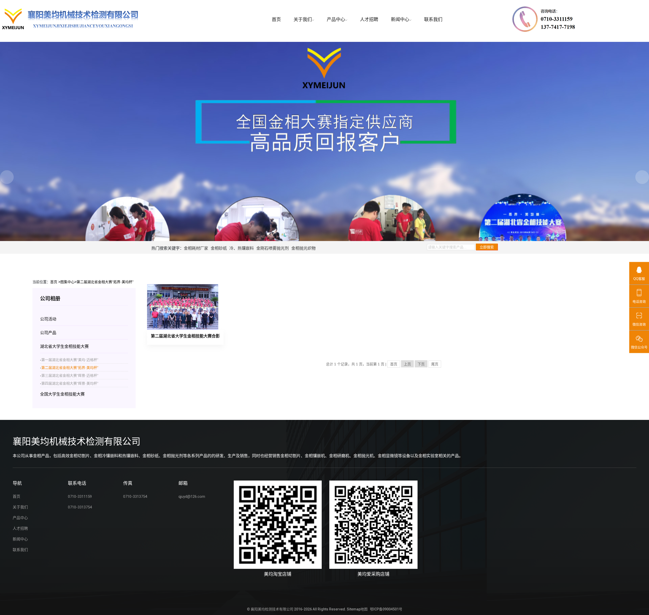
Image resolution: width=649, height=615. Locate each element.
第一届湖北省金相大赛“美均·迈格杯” (69, 360)
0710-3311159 (80, 496)
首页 (276, 19)
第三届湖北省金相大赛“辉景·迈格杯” (69, 375)
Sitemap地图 (357, 609)
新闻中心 (400, 19)
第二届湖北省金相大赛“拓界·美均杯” (105, 282)
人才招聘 (369, 19)
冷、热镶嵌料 (241, 248)
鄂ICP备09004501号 (386, 609)
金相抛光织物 (303, 248)
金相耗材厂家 (196, 248)
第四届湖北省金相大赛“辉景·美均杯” (69, 383)
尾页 (434, 364)
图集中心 (67, 282)
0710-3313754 (80, 507)
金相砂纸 (219, 248)
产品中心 (336, 19)
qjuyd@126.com (191, 496)
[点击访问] (278, 524)
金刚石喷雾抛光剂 (272, 248)
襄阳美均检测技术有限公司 (272, 609)
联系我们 (433, 19)
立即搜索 (487, 247)
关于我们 (303, 19)
